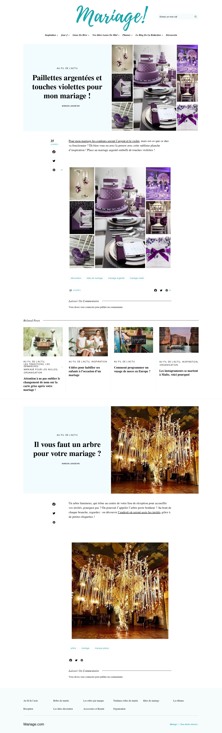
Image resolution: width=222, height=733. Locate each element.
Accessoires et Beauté (93, 708)
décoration (76, 278)
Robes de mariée (61, 700)
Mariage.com (33, 724)
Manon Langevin (71, 106)
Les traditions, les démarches (37, 365)
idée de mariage (95, 278)
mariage (85, 648)
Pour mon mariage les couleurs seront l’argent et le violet (104, 141)
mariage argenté (116, 278)
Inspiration (99, 361)
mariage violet (137, 278)
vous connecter (87, 307)
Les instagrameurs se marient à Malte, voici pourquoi (178, 373)
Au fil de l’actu (30, 700)
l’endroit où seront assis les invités (139, 512)
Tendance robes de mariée (125, 700)
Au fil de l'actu (67, 68)
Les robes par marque (93, 700)
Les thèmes (178, 700)
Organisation (33, 372)
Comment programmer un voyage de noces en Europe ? (132, 369)
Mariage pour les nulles (40, 369)
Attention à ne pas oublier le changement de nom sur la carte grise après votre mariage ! (41, 384)
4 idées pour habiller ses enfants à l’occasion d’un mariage (85, 371)
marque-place (102, 648)
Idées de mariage (151, 700)
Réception (28, 708)
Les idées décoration (63, 708)
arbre (73, 648)
